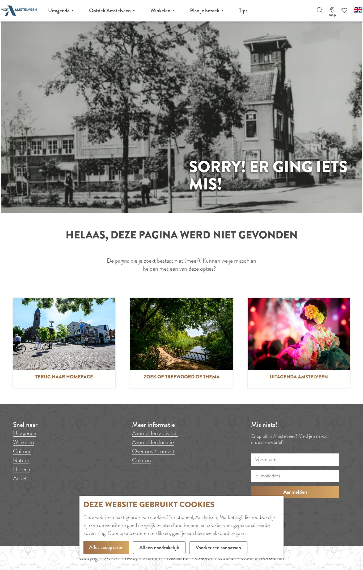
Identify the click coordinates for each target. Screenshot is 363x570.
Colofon (141, 460)
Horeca (21, 469)
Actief (20, 478)
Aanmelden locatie (153, 442)
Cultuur (22, 451)
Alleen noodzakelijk (159, 547)
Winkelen (23, 442)
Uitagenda (24, 433)
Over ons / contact (153, 451)
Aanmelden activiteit (155, 433)
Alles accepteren (106, 547)
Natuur (21, 460)
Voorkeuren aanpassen (218, 547)
